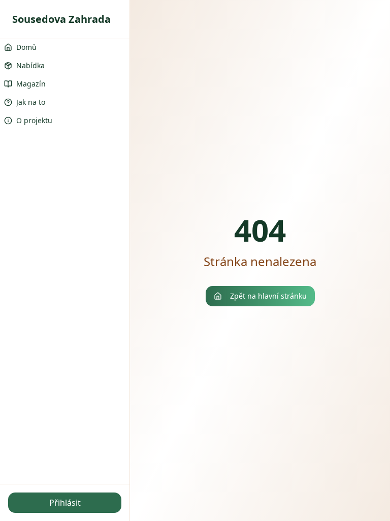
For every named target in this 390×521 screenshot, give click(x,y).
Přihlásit (65, 502)
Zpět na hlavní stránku (268, 296)
